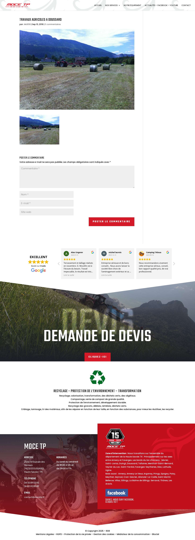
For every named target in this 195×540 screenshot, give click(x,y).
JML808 (27, 24)
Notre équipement (132, 5)
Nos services (111, 5)
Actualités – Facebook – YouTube (161, 5)
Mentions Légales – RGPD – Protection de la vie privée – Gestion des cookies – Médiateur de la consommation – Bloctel (97, 534)
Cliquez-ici (97, 357)
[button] (174, 264)
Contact (186, 5)
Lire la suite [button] (69, 275)
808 (108, 531)
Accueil (98, 5)
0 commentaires (53, 24)
